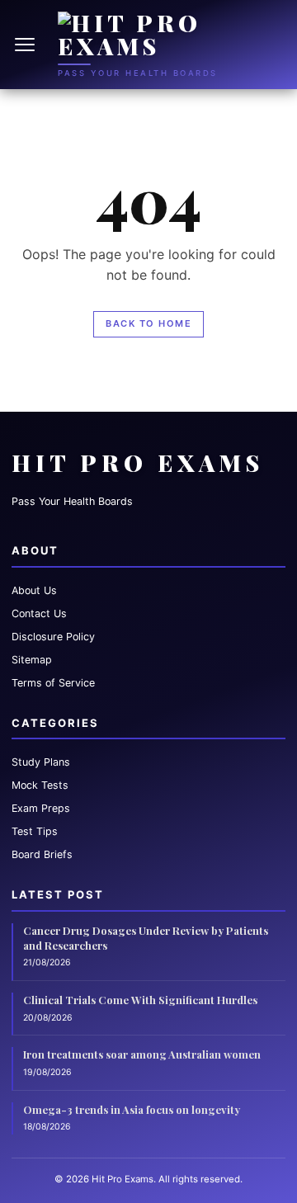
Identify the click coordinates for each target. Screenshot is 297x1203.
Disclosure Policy (53, 636)
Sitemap (32, 659)
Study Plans (41, 762)
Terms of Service (53, 683)
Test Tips (35, 831)
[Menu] (26, 44)
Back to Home (148, 323)
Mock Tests (40, 785)
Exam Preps (41, 808)
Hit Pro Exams (138, 462)
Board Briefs (42, 854)
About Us (34, 590)
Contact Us (39, 613)
